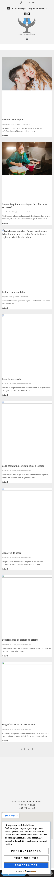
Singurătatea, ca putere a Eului (18, 724)
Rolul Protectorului (12, 379)
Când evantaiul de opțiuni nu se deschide (23, 465)
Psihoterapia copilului (13, 292)
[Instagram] (25, 14)
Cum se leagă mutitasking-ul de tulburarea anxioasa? (24, 206)
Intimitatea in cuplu (12, 119)
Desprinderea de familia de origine (20, 639)
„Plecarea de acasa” (12, 552)
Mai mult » (5, 136)
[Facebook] (29, 14)
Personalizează (26, 851)
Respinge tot (26, 858)
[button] (27, 39)
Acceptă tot (26, 865)
